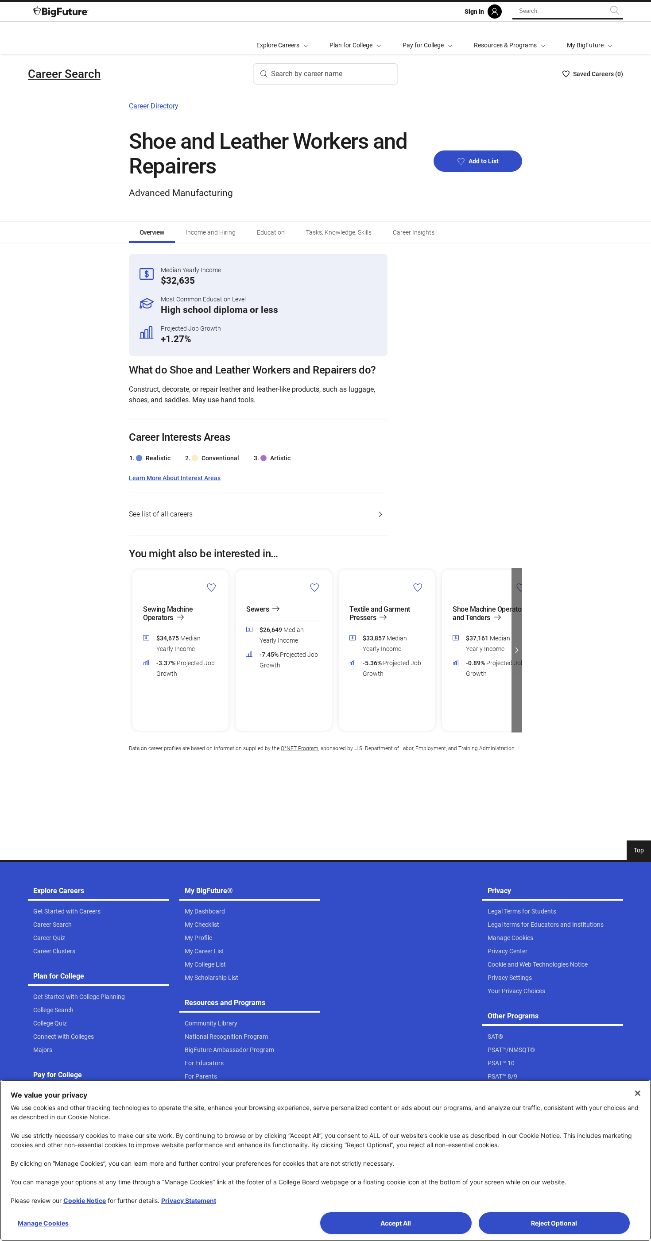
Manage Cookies (43, 1223)
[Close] (637, 1093)
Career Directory (153, 106)
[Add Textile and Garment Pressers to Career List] (417, 587)
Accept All (395, 1223)
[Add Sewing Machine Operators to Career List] (211, 587)
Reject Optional (554, 1223)
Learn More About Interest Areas (175, 478)
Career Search (64, 74)
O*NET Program (299, 748)
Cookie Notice (84, 1200)
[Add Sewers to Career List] (314, 587)
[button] (134, 650)
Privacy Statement (188, 1200)
